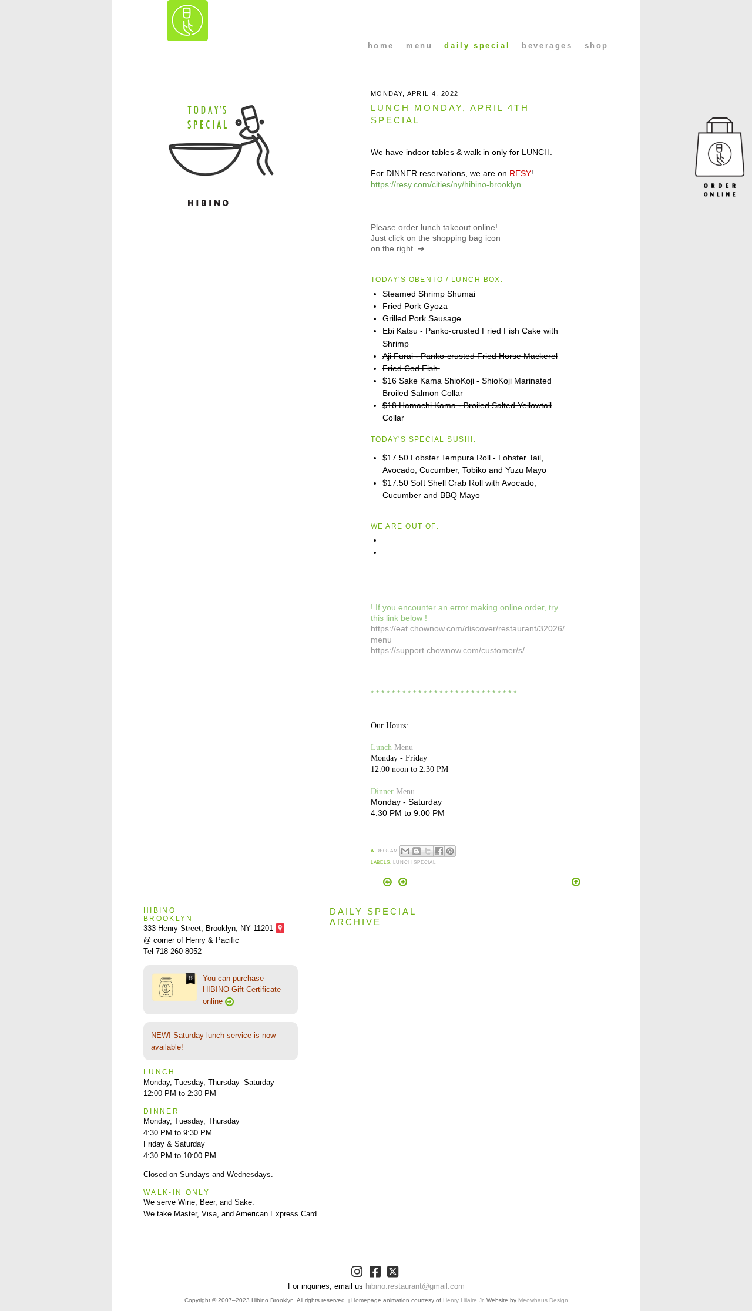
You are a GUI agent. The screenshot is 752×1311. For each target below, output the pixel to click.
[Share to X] (428, 851)
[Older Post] (402, 883)
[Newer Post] (388, 883)
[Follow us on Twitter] (394, 1273)
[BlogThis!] (416, 851)
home (381, 45)
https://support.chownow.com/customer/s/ (448, 650)
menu (419, 45)
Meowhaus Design (543, 1300)
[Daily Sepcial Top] (576, 883)
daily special (477, 45)
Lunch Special (414, 862)
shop (597, 45)
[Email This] (405, 851)
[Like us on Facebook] (376, 1273)
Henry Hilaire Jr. (464, 1300)
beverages (547, 45)
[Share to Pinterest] (450, 851)
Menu (403, 747)
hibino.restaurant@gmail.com (415, 1286)
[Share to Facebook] (439, 851)
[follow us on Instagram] (358, 1273)
